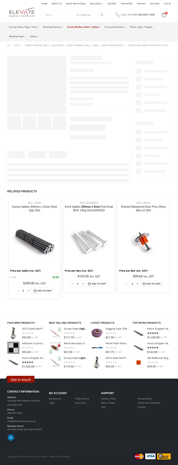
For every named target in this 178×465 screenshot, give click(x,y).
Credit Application (76, 3)
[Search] (102, 15)
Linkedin (11, 437)
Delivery (112, 3)
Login (52, 402)
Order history (82, 398)
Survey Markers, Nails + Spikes (83, 26)
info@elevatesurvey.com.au (21, 421)
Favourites (127, 3)
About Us (57, 3)
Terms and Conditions (149, 402)
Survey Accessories (114, 26)
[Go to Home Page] (8, 45)
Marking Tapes (16, 36)
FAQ (103, 407)
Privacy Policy (145, 398)
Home (44, 3)
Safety (33, 36)
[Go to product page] (13, 333)
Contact (141, 3)
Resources (95, 3)
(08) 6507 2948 (146, 14)
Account (155, 3)
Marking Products (52, 26)
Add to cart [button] (44, 291)
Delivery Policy (108, 398)
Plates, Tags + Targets (141, 26)
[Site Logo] (21, 12)
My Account (55, 398)
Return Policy (108, 402)
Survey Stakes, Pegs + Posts (23, 26)
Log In (167, 3)
